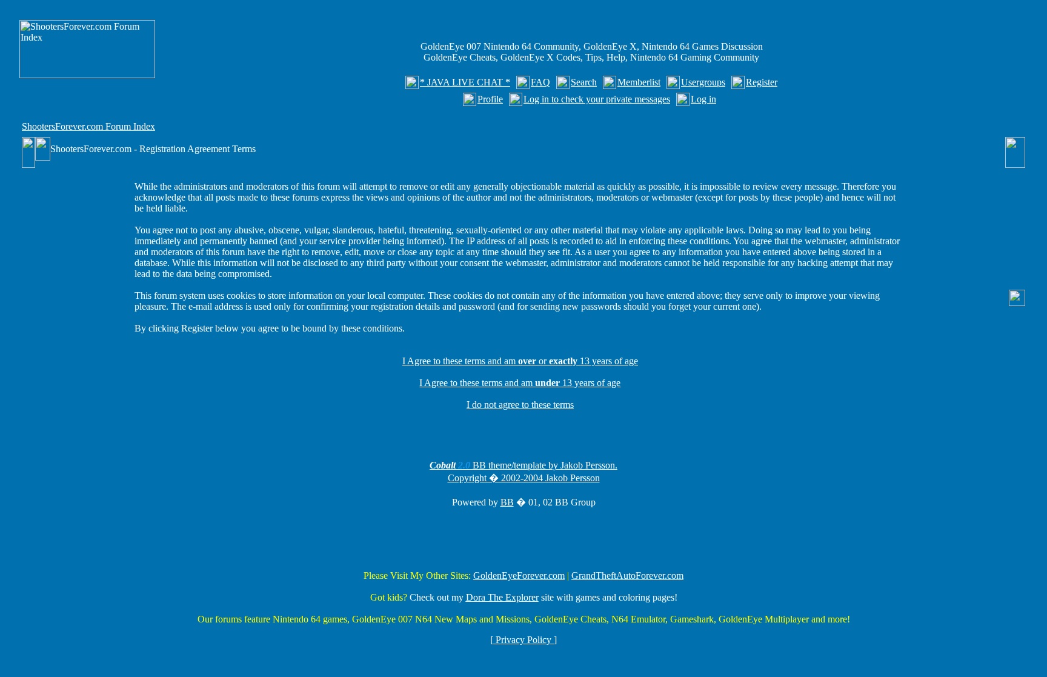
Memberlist (638, 82)
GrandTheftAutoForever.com (627, 575)
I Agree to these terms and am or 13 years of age (520, 361)
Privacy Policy (523, 640)
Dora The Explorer (502, 597)
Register (761, 82)
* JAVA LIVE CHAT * (465, 82)
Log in (703, 99)
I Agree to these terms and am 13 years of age (519, 383)
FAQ (540, 82)
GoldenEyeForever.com (519, 575)
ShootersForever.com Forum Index (88, 126)
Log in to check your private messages (597, 99)
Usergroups (703, 82)
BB (507, 502)
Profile (490, 99)
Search (584, 82)
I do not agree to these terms (520, 404)
